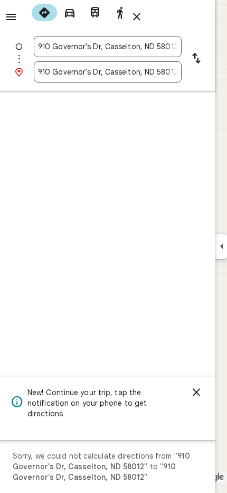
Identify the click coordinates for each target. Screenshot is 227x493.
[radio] (44, 12)
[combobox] (107, 46)
